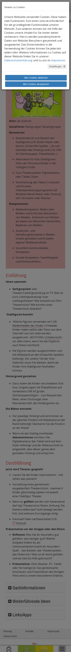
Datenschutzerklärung (18, 60)
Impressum (58, 60)
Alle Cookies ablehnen (36, 77)
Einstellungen (55, 66)
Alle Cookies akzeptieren (36, 84)
